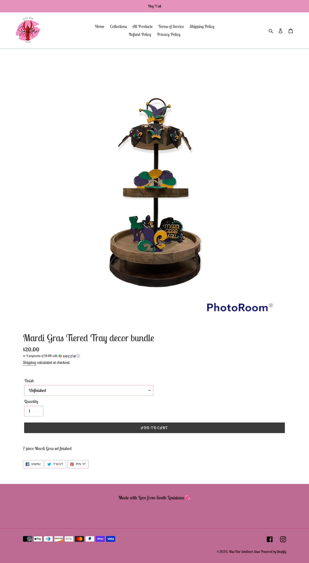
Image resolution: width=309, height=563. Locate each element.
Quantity (31, 401)
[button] (51, 356)
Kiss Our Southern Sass (244, 551)
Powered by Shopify (273, 551)
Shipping (29, 362)
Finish (29, 380)
